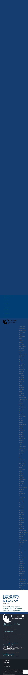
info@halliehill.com (12, 643)
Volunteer (22, 414)
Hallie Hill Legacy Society (22, 403)
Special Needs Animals (21, 342)
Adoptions (22, 326)
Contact (21, 436)
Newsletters (22, 424)
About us (22, 430)
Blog (20, 418)
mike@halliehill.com (8, 654)
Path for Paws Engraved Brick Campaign (22, 360)
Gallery (21, 426)
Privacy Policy (19, 672)
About (21, 428)
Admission (22, 446)
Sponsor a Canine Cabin (22, 410)
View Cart (5, 317)
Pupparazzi (22, 416)
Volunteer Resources (9, 674)
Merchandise (23, 407)
